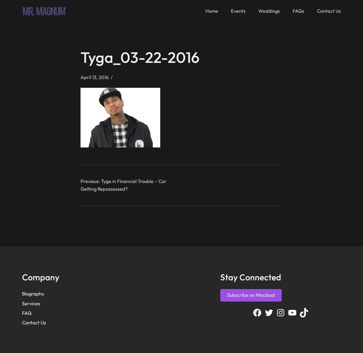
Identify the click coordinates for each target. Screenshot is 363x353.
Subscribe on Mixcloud (251, 295)
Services (31, 303)
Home (211, 11)
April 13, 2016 (95, 77)
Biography (33, 294)
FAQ (27, 313)
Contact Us (34, 323)
